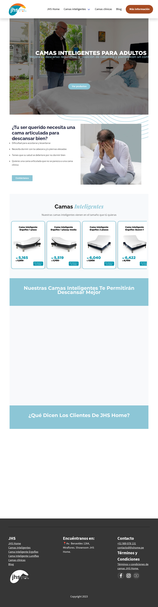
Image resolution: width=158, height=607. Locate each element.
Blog (119, 9)
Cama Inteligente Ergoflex (23, 552)
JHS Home (53, 9)
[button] (22, 178)
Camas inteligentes (75, 9)
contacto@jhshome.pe (130, 547)
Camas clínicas (103, 9)
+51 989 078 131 (126, 543)
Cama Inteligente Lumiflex (23, 556)
